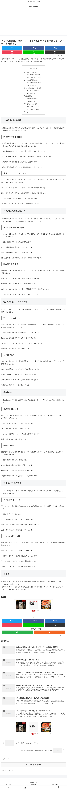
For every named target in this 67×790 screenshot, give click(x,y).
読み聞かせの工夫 (32, 85)
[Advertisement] (33, 23)
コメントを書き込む (33, 765)
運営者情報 (33, 784)
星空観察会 (28, 96)
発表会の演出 (31, 93)
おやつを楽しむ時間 (33, 109)
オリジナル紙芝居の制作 (34, 82)
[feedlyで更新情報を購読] (17, 632)
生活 (4, 596)
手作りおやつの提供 (31, 104)
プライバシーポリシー (12, 784)
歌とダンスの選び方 (33, 90)
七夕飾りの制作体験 (31, 72)
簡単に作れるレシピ (33, 106)
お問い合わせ (55, 784)
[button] (55, 52)
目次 (31, 68)
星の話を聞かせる (32, 98)
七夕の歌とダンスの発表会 (33, 88)
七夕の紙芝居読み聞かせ (32, 80)
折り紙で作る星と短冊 (33, 74)
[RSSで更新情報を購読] (49, 632)
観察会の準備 (31, 101)
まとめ (27, 112)
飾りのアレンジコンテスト (35, 77)
